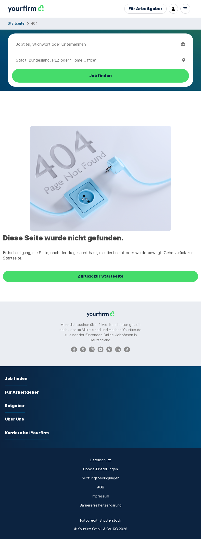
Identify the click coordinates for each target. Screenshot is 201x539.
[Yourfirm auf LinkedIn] (118, 349)
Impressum (100, 496)
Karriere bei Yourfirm (27, 433)
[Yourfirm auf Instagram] (92, 349)
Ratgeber (15, 405)
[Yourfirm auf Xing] (109, 349)
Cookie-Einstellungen (100, 469)
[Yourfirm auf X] (83, 349)
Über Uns (14, 419)
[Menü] (185, 9)
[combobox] (97, 44)
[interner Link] (26, 9)
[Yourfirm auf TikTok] (127, 349)
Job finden (16, 378)
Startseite (16, 23)
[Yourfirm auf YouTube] (100, 349)
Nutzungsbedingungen (100, 478)
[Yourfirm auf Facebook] (74, 349)
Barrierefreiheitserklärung (101, 505)
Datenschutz (100, 460)
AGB (100, 487)
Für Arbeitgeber (145, 8)
